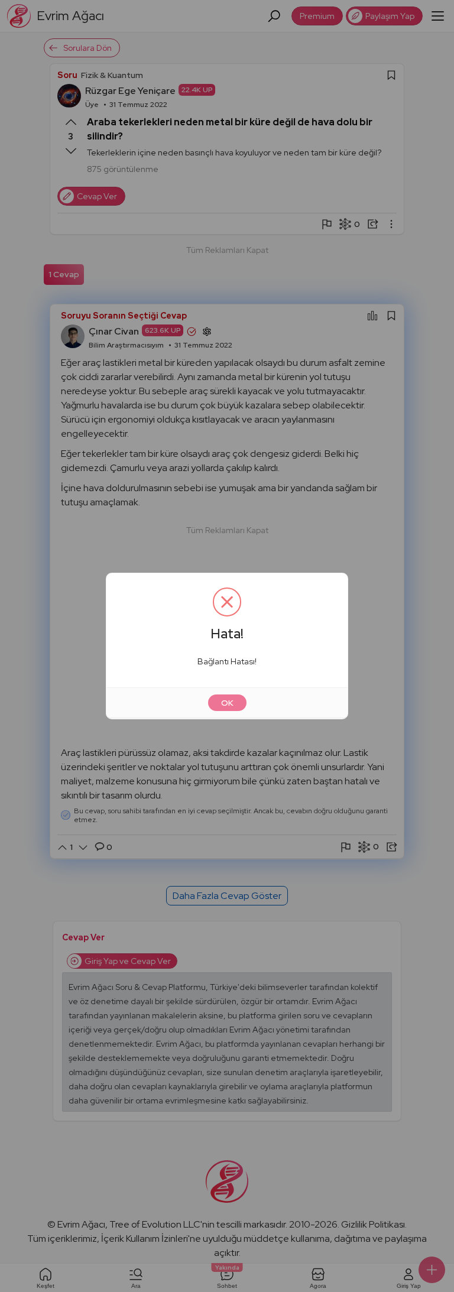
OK (227, 702)
